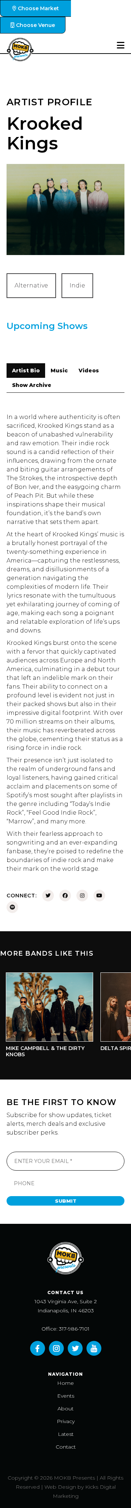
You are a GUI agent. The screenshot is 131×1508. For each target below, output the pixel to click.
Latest (66, 1434)
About (65, 1408)
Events (65, 1396)
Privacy (66, 1421)
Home (65, 1383)
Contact (66, 1447)
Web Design (60, 1487)
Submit (65, 1201)
